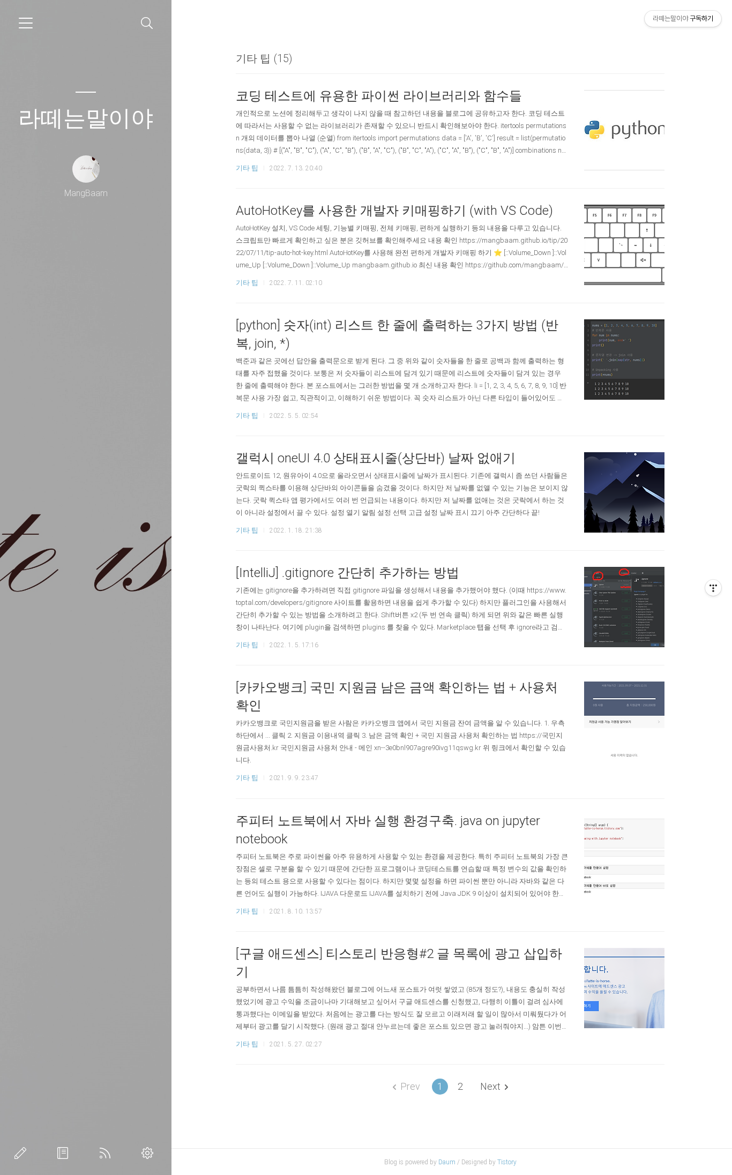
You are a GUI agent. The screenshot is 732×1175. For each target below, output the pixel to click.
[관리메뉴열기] (713, 588)
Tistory (507, 1162)
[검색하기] (147, 23)
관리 (149, 1153)
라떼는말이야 (85, 118)
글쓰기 (22, 1153)
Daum (446, 1162)
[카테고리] (26, 23)
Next (490, 1086)
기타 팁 (247, 168)
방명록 (65, 1153)
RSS (107, 1153)
